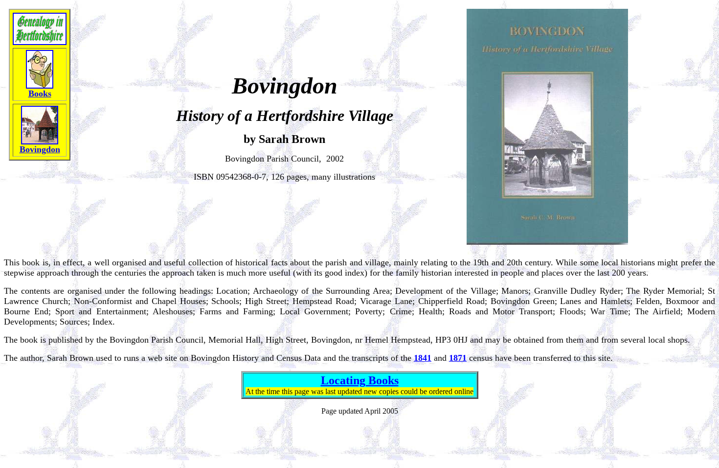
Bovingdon (40, 149)
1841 (422, 358)
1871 (458, 358)
